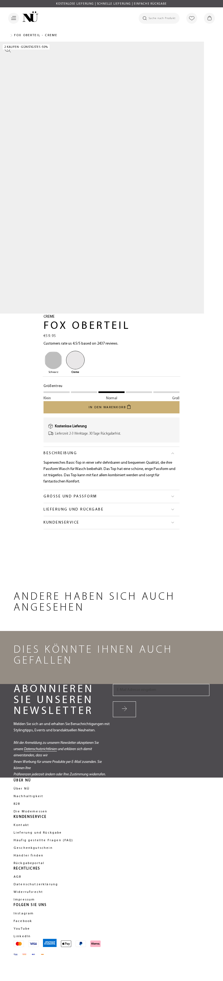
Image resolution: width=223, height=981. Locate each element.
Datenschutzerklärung (36, 884)
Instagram (24, 913)
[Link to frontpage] (29, 17)
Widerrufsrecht (28, 892)
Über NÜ (22, 788)
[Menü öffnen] (13, 18)
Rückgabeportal (29, 863)
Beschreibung (60, 453)
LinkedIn (22, 936)
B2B (17, 804)
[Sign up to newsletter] (124, 709)
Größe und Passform (70, 496)
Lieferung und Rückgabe (74, 509)
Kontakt (21, 825)
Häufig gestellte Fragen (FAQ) (43, 840)
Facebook (23, 921)
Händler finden (29, 855)
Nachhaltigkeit (28, 796)
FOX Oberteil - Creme (35, 35)
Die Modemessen (30, 811)
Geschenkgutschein (33, 848)
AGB (17, 876)
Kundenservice (61, 523)
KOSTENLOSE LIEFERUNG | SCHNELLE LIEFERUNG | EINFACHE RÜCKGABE (111, 3)
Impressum (24, 899)
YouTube (22, 928)
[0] (209, 18)
